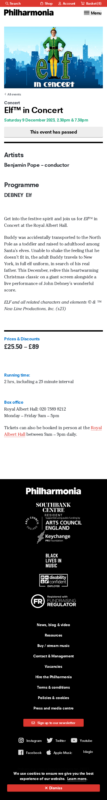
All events (14, 94)
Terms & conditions (53, 687)
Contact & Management (53, 656)
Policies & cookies (53, 697)
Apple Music (63, 752)
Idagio (88, 751)
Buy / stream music (53, 645)
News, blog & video (53, 624)
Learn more (76, 778)
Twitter (60, 740)
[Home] (29, 12)
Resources (53, 635)
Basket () (93, 3)
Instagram (34, 740)
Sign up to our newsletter (55, 722)
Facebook (33, 752)
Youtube (86, 740)
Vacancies (53, 666)
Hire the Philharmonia (53, 676)
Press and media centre (53, 708)
